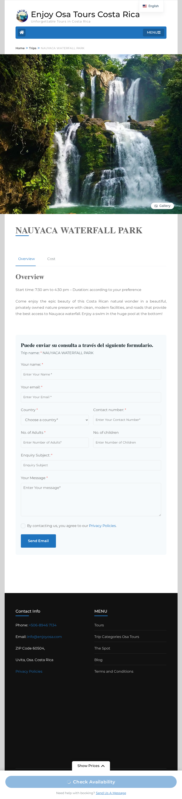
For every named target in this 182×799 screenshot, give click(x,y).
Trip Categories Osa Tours (116, 637)
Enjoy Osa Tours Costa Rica (85, 14)
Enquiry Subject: (36, 455)
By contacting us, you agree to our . (72, 526)
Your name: (32, 364)
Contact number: (109, 410)
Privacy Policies (102, 526)
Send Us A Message (111, 793)
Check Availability (94, 782)
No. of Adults (33, 432)
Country (29, 410)
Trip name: (31, 353)
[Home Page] (22, 32)
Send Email (38, 541)
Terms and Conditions (113, 671)
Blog (98, 660)
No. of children (106, 432)
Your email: (31, 387)
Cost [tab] (51, 259)
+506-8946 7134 (43, 625)
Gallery (164, 206)
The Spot (102, 648)
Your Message (34, 478)
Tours (99, 625)
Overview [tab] (26, 259)
